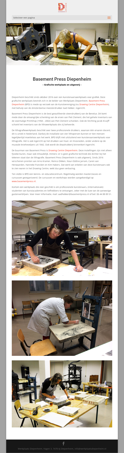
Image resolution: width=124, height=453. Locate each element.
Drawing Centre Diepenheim (93, 104)
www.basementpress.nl (24, 181)
